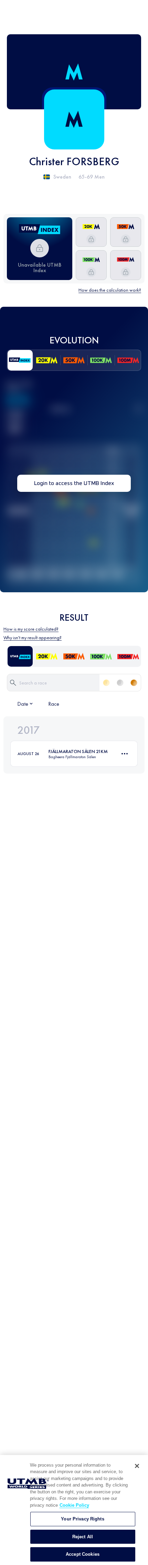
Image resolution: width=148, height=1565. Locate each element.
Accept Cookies (82, 1554)
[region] (74, 1510)
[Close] (137, 1465)
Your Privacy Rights (82, 1518)
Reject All (82, 1536)
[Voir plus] (124, 754)
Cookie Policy (74, 1505)
